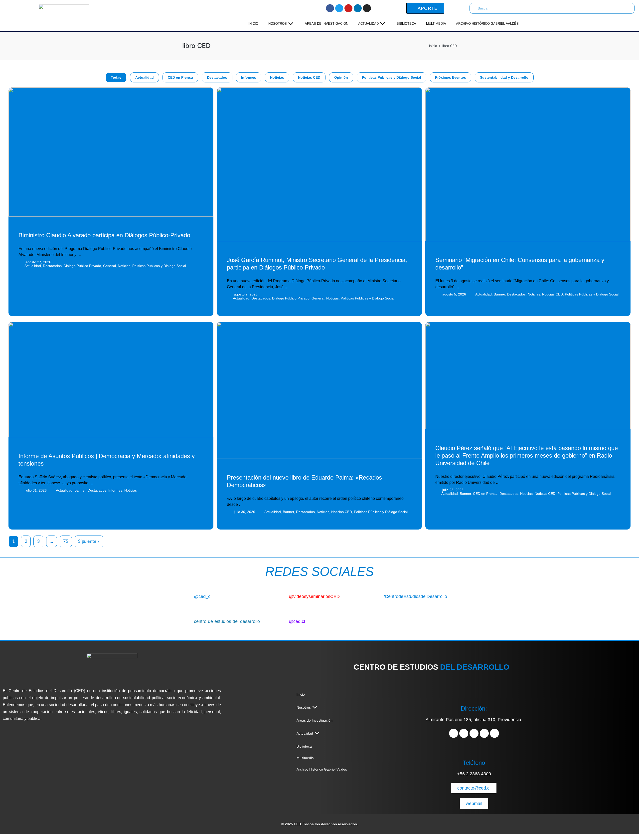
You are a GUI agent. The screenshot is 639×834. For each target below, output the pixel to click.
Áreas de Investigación (326, 23)
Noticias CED (309, 77)
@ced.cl (297, 621)
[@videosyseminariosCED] (281, 595)
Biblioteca (406, 23)
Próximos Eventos (450, 77)
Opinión (341, 77)
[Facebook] (330, 8)
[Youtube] (348, 8)
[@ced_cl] (186, 595)
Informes (248, 77)
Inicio (253, 23)
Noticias (277, 77)
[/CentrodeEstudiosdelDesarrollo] (376, 595)
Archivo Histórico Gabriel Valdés (487, 23)
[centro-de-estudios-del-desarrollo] (186, 620)
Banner (499, 294)
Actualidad (368, 23)
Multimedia (436, 23)
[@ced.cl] (281, 620)
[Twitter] (339, 8)
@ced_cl (202, 596)
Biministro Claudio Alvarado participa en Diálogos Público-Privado (104, 235)
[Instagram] (367, 8)
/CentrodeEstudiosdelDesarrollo (415, 596)
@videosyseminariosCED (314, 596)
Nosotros (277, 23)
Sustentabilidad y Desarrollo (504, 77)
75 (65, 541)
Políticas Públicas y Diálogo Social (391, 77)
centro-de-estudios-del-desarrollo (227, 621)
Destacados (217, 77)
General (109, 266)
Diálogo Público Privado (82, 266)
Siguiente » (89, 541)
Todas (116, 77)
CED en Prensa (180, 77)
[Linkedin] (358, 8)
